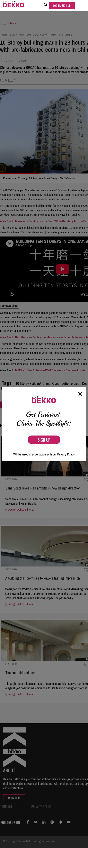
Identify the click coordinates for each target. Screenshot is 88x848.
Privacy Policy (66, 454)
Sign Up (44, 440)
